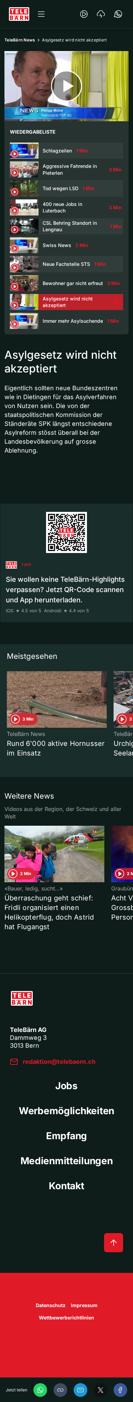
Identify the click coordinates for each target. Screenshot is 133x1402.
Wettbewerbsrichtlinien (66, 1317)
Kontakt (66, 1186)
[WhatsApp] (40, 1390)
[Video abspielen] (66, 86)
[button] (60, 1390)
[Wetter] (101, 14)
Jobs (66, 1086)
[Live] (84, 14)
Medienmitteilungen (66, 1161)
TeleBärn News (19, 39)
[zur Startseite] (19, 14)
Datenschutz (50, 1305)
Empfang (66, 1136)
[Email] (80, 1390)
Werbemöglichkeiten (66, 1111)
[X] (100, 1390)
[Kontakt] (118, 14)
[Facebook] (120, 1390)
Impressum (84, 1305)
